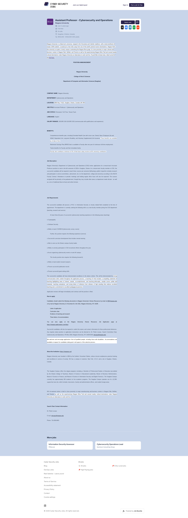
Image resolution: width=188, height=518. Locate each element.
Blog (45, 466)
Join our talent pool (80, 5)
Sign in (125, 5)
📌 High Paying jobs (85, 470)
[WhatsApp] (134, 27)
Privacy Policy (49, 489)
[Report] (137, 22)
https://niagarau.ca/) (66, 351)
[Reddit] (138, 27)
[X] (122, 27)
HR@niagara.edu (112, 301)
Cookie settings (49, 497)
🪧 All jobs (82, 466)
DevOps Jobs (49, 470)
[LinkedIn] (130, 27)
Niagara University (62, 23)
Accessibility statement (52, 485)
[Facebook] (126, 27)
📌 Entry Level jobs (119, 466)
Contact (47, 493)
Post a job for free (136, 5)
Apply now (127, 22)
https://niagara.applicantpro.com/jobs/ (57, 324)
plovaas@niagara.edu (100, 334)
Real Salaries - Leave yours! (54, 474)
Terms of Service (50, 481)
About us (47, 478)
